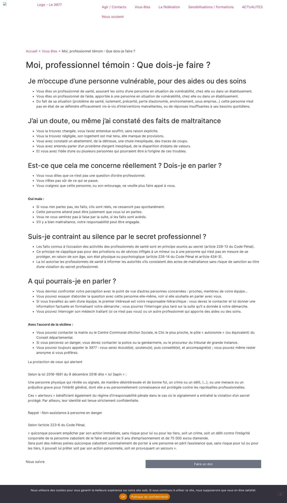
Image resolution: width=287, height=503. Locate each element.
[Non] (280, 494)
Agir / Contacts (114, 7)
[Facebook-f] (31, 472)
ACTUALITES (252, 7)
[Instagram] (42, 472)
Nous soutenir (113, 16)
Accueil (31, 51)
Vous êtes (142, 7)
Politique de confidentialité (149, 496)
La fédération (169, 7)
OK (123, 496)
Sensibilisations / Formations (211, 7)
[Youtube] (66, 472)
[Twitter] (54, 472)
